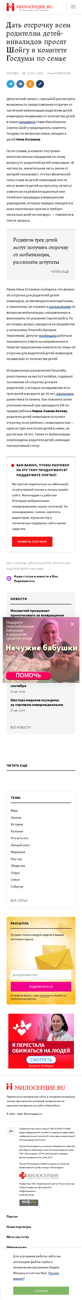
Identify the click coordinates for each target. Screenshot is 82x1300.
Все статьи (19, 900)
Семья (15, 879)
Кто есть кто (19, 838)
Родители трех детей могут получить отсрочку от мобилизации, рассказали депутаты (40, 251)
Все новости (20, 727)
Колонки (17, 831)
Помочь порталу (32, 542)
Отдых (15, 873)
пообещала (48, 335)
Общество (18, 866)
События (17, 886)
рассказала (65, 393)
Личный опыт (20, 845)
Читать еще (60, 272)
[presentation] (41, 975)
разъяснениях (60, 306)
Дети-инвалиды (16, 563)
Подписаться (41, 987)
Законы (16, 817)
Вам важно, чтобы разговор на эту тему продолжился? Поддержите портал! (42, 470)
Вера (14, 810)
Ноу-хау (16, 859)
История (17, 824)
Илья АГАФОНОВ (59, 73)
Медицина (18, 852)
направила (27, 121)
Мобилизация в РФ (40, 563)
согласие (45, 995)
